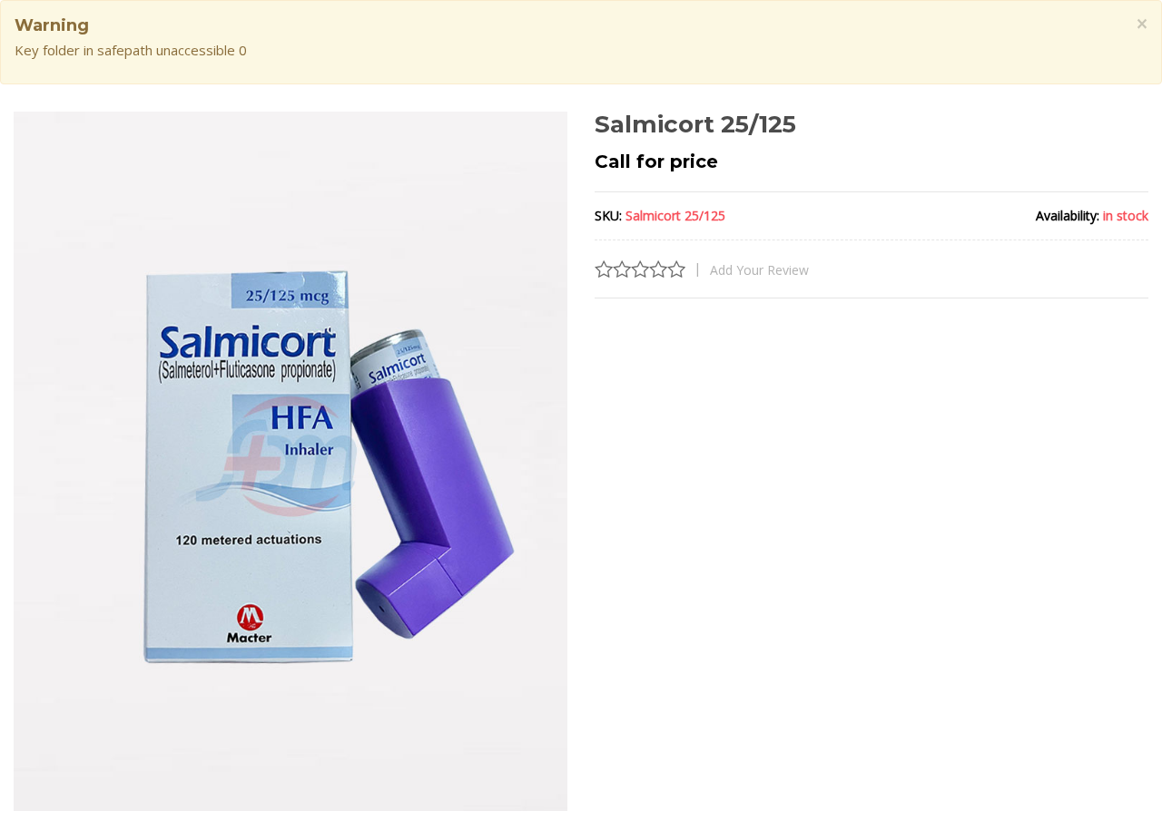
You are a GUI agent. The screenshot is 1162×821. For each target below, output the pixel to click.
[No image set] (290, 462)
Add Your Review (759, 270)
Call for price (656, 161)
